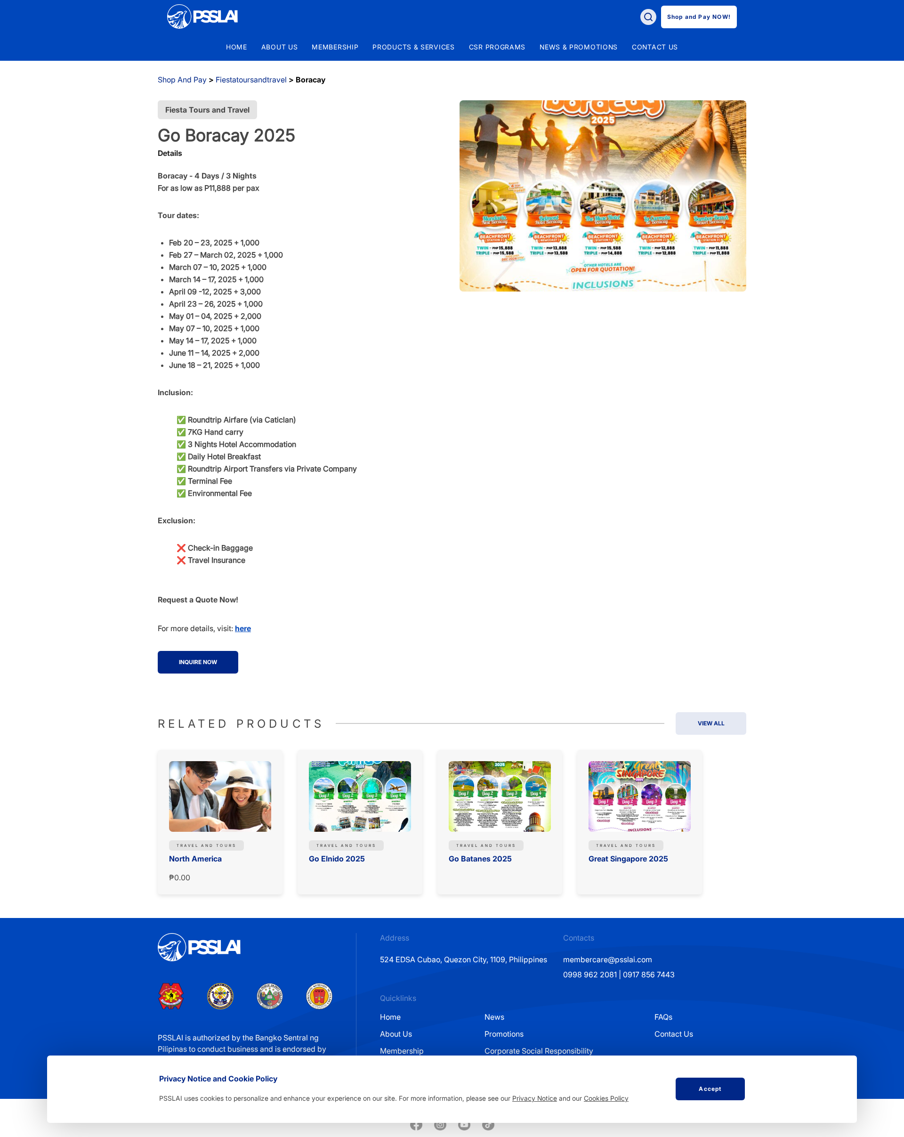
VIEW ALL (711, 723)
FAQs (663, 1017)
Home (236, 47)
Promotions (504, 1034)
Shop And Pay (182, 79)
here (243, 628)
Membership (402, 1051)
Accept (710, 1088)
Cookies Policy (606, 1098)
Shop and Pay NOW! (699, 16)
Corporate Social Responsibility (538, 1051)
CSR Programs (497, 47)
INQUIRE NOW (198, 662)
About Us (396, 1034)
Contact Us (673, 1034)
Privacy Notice (534, 1098)
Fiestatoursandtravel (251, 79)
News (494, 1017)
